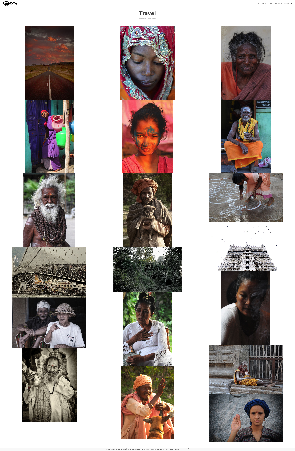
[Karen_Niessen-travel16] (49, 385)
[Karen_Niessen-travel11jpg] (147, 269)
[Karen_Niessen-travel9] (246, 246)
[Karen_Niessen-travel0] (49, 63)
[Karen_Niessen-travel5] (246, 136)
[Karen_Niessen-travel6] (49, 210)
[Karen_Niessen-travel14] (49, 322)
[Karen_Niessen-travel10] (49, 272)
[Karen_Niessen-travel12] (246, 308)
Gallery (256, 3)
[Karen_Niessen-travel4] (147, 136)
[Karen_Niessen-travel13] (147, 329)
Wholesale (278, 3)
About (264, 3)
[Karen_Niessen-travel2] (246, 63)
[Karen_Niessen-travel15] (246, 369)
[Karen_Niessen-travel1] (147, 63)
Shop (270, 3)
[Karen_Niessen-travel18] (246, 418)
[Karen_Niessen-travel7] (147, 210)
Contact (286, 3)
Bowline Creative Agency (171, 449)
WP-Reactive (145, 449)
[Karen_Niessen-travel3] (49, 136)
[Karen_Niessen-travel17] (147, 402)
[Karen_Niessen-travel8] (246, 197)
